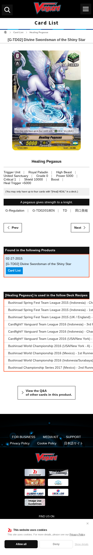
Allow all (21, 544)
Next (77, 227)
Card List (18, 32)
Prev (15, 227)
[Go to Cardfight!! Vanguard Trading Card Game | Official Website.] (5, 32)
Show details (81, 544)
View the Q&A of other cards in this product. (49, 393)
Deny (56, 544)
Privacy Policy (77, 534)
